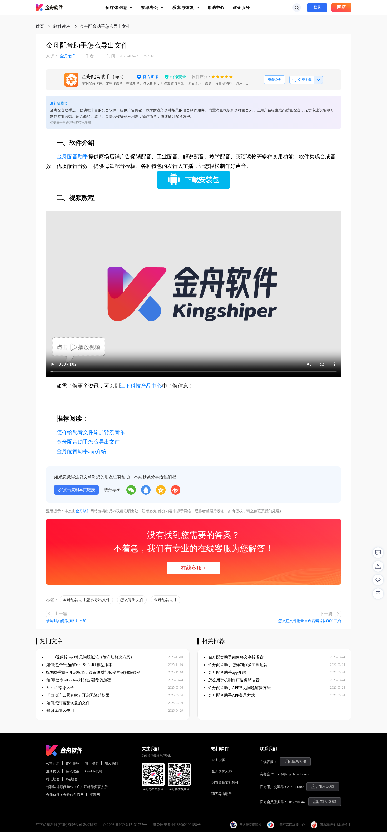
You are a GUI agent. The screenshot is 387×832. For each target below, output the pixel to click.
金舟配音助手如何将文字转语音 (235, 657)
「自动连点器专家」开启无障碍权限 (77, 695)
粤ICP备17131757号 (131, 825)
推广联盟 (92, 763)
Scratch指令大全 (59, 688)
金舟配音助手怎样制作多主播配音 (237, 665)
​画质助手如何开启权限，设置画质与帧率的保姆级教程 (92, 672)
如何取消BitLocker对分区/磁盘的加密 (78, 680)
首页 (40, 26)
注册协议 (53, 771)
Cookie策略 (93, 771)
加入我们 (111, 763)
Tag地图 (72, 779)
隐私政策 (72, 771)
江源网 (95, 794)
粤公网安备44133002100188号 (177, 825)
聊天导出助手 (221, 794)
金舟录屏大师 (221, 771)
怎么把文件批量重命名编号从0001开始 (309, 621)
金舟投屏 (218, 760)
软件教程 (61, 26)
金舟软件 (61, 56)
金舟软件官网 (73, 794)
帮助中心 (215, 7)
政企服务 (241, 7)
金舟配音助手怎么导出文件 (88, 442)
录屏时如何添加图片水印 (66, 621)
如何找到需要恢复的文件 (67, 703)
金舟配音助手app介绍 (81, 451)
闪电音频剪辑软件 (225, 783)
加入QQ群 (326, 787)
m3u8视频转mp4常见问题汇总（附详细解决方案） (89, 657)
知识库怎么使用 (59, 710)
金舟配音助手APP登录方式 (231, 695)
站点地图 (53, 779)
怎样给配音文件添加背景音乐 (91, 432)
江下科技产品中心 (141, 386)
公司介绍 (53, 763)
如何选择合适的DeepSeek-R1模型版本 (78, 665)
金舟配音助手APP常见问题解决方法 (239, 688)
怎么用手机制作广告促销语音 (233, 680)
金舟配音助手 (72, 156)
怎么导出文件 (132, 600)
